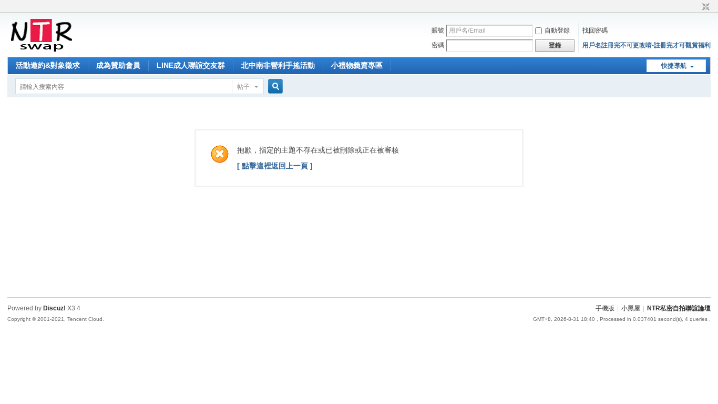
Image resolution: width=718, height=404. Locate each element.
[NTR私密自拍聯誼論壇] (41, 50)
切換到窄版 (705, 7)
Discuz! (54, 308)
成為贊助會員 (118, 65)
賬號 (438, 30)
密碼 (438, 45)
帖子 (243, 86)
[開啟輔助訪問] (696, 7)
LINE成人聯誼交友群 (191, 65)
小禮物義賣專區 (357, 65)
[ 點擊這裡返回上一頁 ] (275, 165)
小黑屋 (630, 308)
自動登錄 (557, 30)
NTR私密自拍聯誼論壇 (679, 308)
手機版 (605, 308)
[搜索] (274, 86)
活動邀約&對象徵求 (48, 65)
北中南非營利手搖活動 (278, 65)
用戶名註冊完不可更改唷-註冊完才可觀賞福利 (646, 45)
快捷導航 (673, 65)
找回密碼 (595, 30)
